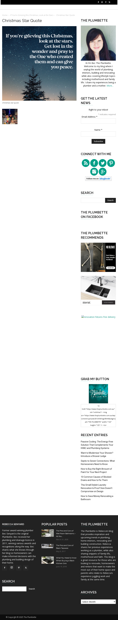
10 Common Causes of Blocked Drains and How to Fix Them (96, 478)
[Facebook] (98, 2)
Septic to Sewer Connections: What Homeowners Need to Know (98, 462)
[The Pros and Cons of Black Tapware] (47, 546)
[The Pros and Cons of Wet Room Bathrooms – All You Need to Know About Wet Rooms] (47, 533)
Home (5, 15)
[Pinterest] (106, 2)
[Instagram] (102, 2)
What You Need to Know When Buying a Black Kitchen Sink (66, 560)
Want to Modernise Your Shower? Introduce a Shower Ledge (97, 454)
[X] (109, 2)
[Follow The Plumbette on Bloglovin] (98, 180)
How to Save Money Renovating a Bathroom (97, 498)
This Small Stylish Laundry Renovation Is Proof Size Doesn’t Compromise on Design (96, 488)
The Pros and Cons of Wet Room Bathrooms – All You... (66, 533)
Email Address (89, 116)
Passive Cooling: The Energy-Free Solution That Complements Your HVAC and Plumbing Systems (97, 444)
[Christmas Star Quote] (39, 99)
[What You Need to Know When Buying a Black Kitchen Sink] (47, 560)
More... (110, 85)
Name (98, 129)
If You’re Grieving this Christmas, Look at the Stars (31, 15)
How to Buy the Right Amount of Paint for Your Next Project (96, 470)
